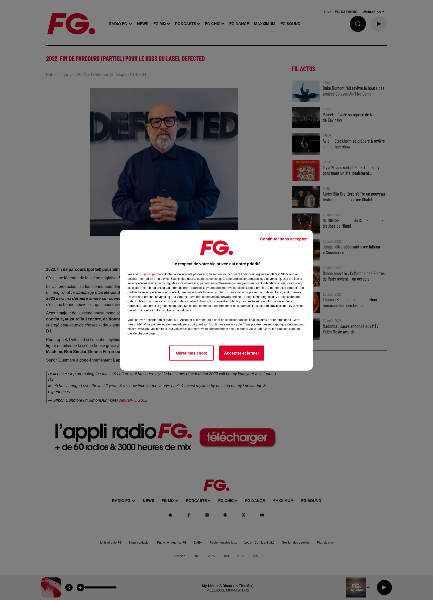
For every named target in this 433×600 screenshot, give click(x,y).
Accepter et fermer (241, 353)
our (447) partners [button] (151, 274)
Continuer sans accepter (283, 239)
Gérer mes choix (191, 353)
